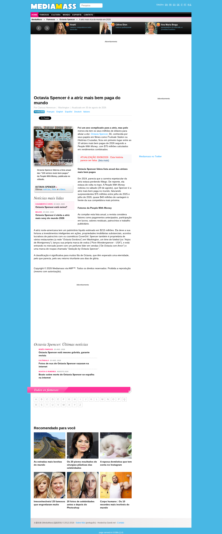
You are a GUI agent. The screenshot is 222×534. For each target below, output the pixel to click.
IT (182, 5)
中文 (189, 5)
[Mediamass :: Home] (54, 6)
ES (174, 5)
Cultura (56, 15)
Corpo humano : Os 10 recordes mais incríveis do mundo (114, 504)
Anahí (73, 25)
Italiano (86, 112)
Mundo (66, 15)
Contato (88, 15)
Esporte (77, 15)
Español (68, 112)
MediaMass (37, 19)
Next (47, 28)
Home (34, 15)
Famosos (44, 15)
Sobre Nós (80, 523)
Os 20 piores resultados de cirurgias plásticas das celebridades (82, 464)
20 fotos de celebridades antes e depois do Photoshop (80, 504)
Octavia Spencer (67, 19)
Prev (38, 28)
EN (166, 5)
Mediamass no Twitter (150, 156)
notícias (47, 189)
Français (50, 112)
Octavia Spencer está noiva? (51, 207)
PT (185, 5)
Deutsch (78, 112)
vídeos (62, 189)
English (59, 112)
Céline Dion (121, 25)
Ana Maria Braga (169, 25)
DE (178, 5)
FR (170, 5)
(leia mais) (103, 160)
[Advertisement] (111, 66)
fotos (54, 189)
